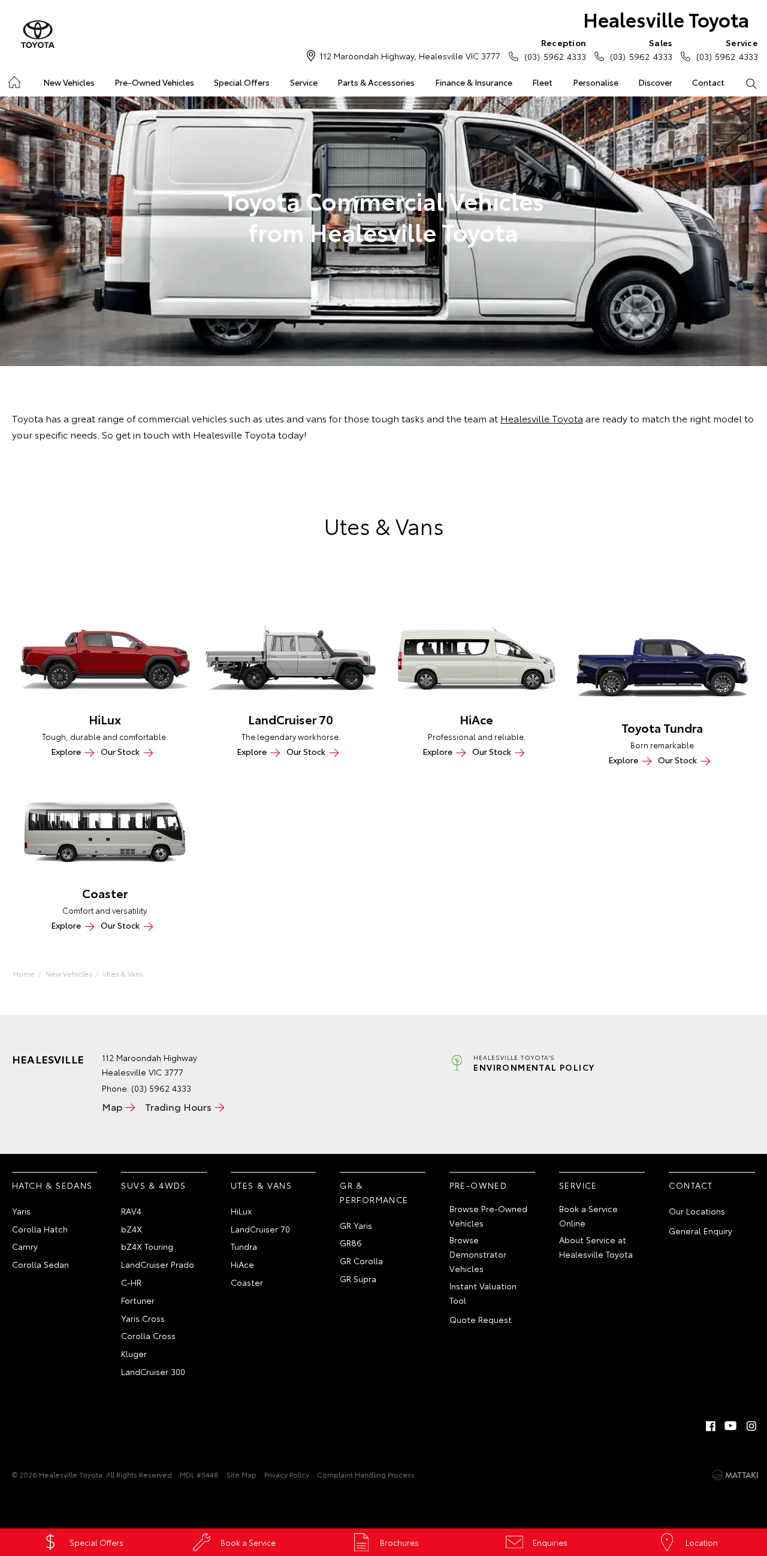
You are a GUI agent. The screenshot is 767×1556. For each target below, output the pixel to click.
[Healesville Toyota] (38, 34)
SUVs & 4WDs (153, 1185)
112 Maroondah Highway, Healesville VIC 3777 (409, 56)
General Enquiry (700, 1231)
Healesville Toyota (666, 18)
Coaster (247, 1282)
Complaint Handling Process (366, 1474)
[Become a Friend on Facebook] (710, 1426)
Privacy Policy (286, 1474)
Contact (708, 82)
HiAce (242, 1264)
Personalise (595, 82)
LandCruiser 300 (153, 1371)
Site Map (241, 1474)
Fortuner (138, 1300)
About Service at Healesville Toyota (596, 1247)
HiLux (241, 1211)
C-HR (131, 1282)
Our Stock (120, 751)
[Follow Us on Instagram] (751, 1426)
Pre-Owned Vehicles (154, 82)
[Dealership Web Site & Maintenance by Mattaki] (735, 1475)
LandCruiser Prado (157, 1264)
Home (13, 80)
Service (304, 82)
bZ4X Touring (147, 1246)
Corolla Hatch (40, 1229)
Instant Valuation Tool (483, 1293)
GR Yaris (356, 1225)
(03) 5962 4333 (555, 49)
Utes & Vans (123, 973)
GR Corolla (361, 1261)
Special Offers (242, 82)
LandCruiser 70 (260, 1229)
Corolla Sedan (40, 1264)
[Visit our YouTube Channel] (731, 1426)
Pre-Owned (478, 1185)
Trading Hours (178, 1106)
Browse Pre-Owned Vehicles (488, 1215)
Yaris (21, 1211)
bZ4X (131, 1229)
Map (112, 1106)
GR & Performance (374, 1192)
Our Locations (697, 1211)
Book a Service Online (588, 1215)
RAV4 (131, 1211)
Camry (25, 1246)
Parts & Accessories (376, 82)
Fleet (542, 82)
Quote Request (480, 1319)
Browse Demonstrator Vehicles (477, 1254)
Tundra (244, 1246)
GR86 (351, 1243)
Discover (655, 82)
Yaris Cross (143, 1318)
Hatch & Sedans (52, 1185)
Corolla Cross (148, 1336)
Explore (66, 751)
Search (751, 83)
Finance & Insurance (473, 82)
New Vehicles (69, 82)
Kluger (134, 1353)
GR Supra (358, 1279)
